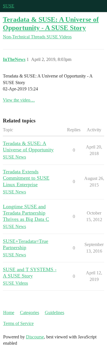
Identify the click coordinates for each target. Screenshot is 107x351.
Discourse (35, 336)
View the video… (19, 100)
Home (8, 312)
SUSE (8, 5)
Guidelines (54, 312)
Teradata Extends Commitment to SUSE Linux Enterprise (26, 178)
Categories (29, 312)
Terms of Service (18, 323)
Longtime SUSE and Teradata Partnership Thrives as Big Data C (26, 213)
